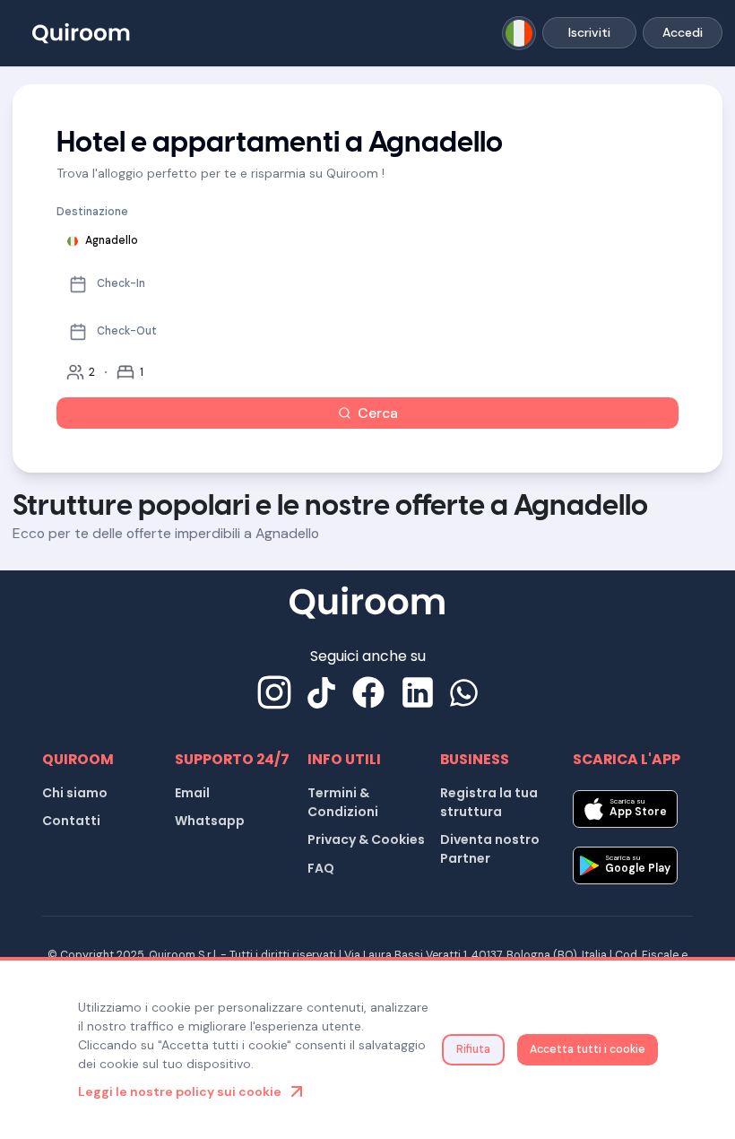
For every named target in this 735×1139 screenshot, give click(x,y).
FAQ (320, 868)
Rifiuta (473, 1049)
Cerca (378, 413)
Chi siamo (75, 793)
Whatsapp (210, 821)
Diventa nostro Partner (490, 848)
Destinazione (92, 211)
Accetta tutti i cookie (587, 1049)
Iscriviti (589, 32)
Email (192, 793)
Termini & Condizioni (342, 802)
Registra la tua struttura (489, 802)
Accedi (682, 32)
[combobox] (519, 33)
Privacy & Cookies (366, 839)
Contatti (71, 821)
